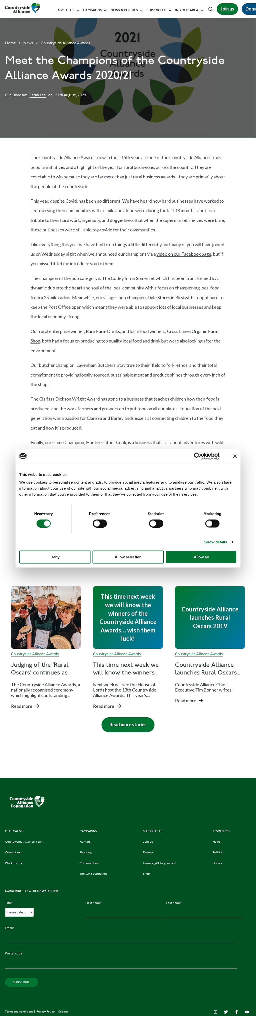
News (28, 42)
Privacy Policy (45, 1011)
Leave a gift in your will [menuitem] (159, 863)
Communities (93, 77)
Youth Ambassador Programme (169, 111)
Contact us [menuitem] (12, 852)
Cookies (63, 1011)
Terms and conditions (19, 1011)
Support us (156, 10)
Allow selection (128, 557)
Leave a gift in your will (163, 66)
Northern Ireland (189, 44)
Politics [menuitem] (217, 852)
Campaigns (92, 10)
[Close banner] (235, 456)
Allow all (201, 557)
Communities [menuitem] (89, 863)
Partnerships (155, 100)
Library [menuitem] (217, 863)
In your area (186, 10)
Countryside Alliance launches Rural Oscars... (207, 669)
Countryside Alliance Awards (104, 111)
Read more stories (124, 722)
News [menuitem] (216, 841)
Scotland (183, 32)
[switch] (100, 523)
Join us (227, 9)
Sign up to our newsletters (79, 21)
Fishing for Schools (97, 100)
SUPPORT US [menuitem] (152, 831)
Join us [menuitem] (148, 841)
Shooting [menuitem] (86, 852)
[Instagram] (216, 1012)
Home (10, 42)
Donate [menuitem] (148, 852)
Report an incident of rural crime (119, 88)
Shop (150, 77)
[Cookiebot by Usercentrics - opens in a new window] (198, 456)
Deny (55, 557)
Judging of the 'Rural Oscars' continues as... (40, 669)
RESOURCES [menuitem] (221, 831)
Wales (181, 21)
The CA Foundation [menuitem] (93, 873)
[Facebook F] (236, 1012)
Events (181, 55)
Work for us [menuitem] (13, 863)
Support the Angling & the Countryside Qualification (186, 88)
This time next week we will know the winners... (126, 669)
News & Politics (124, 10)
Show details (215, 542)
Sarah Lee (38, 95)
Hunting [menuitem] (85, 841)
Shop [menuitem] (146, 873)
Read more (21, 706)
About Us (66, 10)
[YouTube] (247, 1012)
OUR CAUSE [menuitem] (13, 831)
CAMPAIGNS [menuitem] (88, 831)
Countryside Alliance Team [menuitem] (24, 841)
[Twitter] (226, 1012)
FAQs (63, 32)
